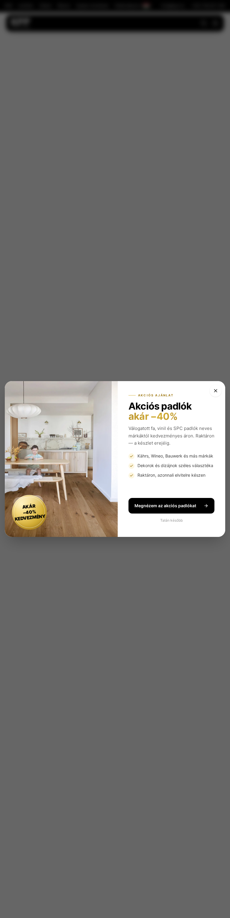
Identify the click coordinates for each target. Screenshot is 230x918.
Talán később (171, 520)
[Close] (216, 391)
